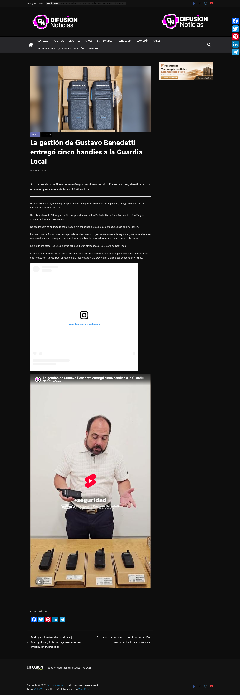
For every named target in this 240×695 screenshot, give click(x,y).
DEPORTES (74, 40)
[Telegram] (235, 52)
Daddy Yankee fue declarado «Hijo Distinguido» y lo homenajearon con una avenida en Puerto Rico (56, 642)
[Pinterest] (235, 36)
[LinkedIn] (235, 44)
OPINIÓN (93, 48)
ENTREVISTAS (104, 40)
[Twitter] (235, 29)
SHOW (88, 40)
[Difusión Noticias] (31, 45)
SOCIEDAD (42, 40)
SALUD (156, 40)
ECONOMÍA (142, 40)
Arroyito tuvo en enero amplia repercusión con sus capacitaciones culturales (123, 640)
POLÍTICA (35, 134)
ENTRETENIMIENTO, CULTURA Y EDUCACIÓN (60, 48)
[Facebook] (235, 21)
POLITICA (58, 40)
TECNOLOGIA (124, 40)
